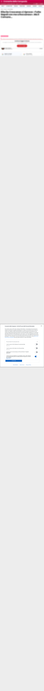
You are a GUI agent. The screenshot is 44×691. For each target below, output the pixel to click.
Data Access (22, 364)
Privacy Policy (28, 364)
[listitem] (22, 341)
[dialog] (22, 345)
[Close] (42, 326)
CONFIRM (14, 360)
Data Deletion (15, 364)
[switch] (36, 344)
